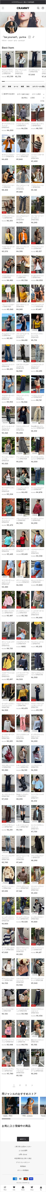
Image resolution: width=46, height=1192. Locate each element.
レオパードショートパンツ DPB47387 (22, 826)
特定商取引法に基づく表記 (23, 1158)
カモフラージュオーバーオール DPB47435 (22, 366)
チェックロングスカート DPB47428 (22, 458)
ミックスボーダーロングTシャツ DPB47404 (37, 613)
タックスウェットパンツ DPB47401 (22, 612)
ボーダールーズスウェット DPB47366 (8, 948)
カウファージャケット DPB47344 (8, 887)
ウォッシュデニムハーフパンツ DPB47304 (22, 1071)
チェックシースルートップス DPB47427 (8, 459)
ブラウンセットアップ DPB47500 (37, 124)
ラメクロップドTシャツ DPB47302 (8, 1070)
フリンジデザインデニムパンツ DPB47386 (22, 736)
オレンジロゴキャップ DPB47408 (37, 581)
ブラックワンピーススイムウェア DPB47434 (22, 335)
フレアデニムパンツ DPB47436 (8, 365)
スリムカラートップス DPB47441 (8, 334)
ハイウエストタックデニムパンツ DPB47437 (37, 366)
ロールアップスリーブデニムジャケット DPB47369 (8, 919)
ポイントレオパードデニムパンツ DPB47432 (8, 428)
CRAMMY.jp (25, 1182)
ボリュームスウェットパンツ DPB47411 (22, 581)
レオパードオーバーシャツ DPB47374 (22, 766)
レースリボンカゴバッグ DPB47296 (22, 1010)
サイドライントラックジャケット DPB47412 (8, 520)
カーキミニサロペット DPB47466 (22, 276)
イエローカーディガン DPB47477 (8, 247)
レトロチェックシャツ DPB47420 (37, 519)
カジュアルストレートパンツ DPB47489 (22, 218)
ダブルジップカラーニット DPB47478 (8, 155)
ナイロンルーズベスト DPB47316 (22, 1041)
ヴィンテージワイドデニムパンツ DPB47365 (37, 888)
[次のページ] (32, 1085)
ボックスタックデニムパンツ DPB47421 (37, 458)
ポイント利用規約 (23, 1170)
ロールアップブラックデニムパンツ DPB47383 (8, 705)
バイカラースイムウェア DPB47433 (37, 396)
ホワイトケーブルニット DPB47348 (8, 979)
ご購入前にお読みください (23, 1146)
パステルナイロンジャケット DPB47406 (37, 551)
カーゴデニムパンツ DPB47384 (34, 71)
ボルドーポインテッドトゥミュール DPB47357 (22, 949)
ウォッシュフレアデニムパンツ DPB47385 (8, 857)
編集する (23, 1139)
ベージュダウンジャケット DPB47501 (22, 155)
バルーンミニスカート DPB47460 (8, 305)
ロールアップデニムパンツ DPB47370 (22, 918)
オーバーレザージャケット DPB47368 (37, 979)
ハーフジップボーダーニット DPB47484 (37, 156)
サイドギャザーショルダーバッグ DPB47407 (8, 582)
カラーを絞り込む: (23, 94)
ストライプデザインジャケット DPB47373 (37, 827)
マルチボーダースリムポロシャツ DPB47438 (8, 397)
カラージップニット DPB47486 (22, 247)
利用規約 (23, 1166)
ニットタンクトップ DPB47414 (8, 550)
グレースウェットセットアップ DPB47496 (22, 187)
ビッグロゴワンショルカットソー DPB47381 (37, 736)
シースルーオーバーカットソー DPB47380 (8, 736)
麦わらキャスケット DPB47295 (37, 1041)
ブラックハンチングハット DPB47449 (37, 305)
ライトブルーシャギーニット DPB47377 (37, 796)
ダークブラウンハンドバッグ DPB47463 (8, 125)
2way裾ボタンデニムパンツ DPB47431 (37, 427)
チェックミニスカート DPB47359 (8, 1010)
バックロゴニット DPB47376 (36, 766)
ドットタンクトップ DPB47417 (22, 550)
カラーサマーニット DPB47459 (22, 305)
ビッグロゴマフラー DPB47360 (37, 918)
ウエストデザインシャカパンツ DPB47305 (37, 1011)
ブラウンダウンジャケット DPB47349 (22, 887)
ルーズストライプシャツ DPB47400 (8, 612)
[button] (2, 8)
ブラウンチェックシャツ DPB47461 (37, 247)
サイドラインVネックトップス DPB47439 (37, 335)
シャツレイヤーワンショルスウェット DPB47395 (22, 674)
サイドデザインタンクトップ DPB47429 (8, 489)
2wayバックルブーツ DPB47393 (22, 795)
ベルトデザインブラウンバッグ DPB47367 (22, 980)
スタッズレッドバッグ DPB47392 (8, 766)
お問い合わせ (23, 1154)
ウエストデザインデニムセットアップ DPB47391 (7, 72)
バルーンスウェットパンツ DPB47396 (37, 673)
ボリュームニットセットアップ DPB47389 (22, 857)
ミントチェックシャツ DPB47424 (22, 488)
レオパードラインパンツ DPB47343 (37, 948)
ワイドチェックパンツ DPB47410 (37, 643)
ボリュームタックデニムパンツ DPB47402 (8, 644)
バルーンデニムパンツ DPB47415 (22, 519)
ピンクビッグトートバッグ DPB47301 (8, 1041)
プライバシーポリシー (23, 1162)
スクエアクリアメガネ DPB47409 (22, 643)
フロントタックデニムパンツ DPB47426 (22, 397)
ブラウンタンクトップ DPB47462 (8, 276)
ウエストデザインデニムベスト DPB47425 (22, 428)
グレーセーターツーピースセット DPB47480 (37, 218)
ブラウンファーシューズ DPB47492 (8, 217)
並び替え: (25, 98)
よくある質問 (23, 1150)
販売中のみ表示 (9, 94)
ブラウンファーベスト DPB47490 (37, 186)
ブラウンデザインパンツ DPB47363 (8, 826)
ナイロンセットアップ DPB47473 (22, 124)
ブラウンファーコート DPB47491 (8, 186)
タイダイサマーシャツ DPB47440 (37, 276)
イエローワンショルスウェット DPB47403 (8, 674)
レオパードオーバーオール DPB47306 (37, 1070)
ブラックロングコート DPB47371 (37, 856)
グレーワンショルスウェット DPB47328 (20, 72)
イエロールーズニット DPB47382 (22, 704)
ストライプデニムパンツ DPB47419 (37, 488)
